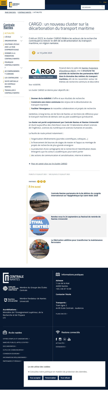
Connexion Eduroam (11, 354)
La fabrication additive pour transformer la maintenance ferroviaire (76, 241)
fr (100, 2)
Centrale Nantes (24, 12)
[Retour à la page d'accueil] (26, 4)
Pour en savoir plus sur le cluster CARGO (49, 163)
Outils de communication (13, 350)
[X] (41, 181)
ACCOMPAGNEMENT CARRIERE (12, 72)
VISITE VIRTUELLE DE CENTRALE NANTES (11, 84)
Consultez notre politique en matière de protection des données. (58, 371)
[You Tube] (69, 339)
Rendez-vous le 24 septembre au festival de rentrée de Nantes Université (75, 218)
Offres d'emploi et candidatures (16, 339)
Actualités (60, 343)
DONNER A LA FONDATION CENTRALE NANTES (12, 56)
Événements (60, 347)
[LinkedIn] (64, 339)
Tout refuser (65, 378)
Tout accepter (35, 378)
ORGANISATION (11, 41)
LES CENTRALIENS (12, 78)
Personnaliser (50, 378)
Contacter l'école (63, 294)
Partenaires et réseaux (11, 361)
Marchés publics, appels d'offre (15, 342)
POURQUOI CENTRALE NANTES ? (12, 65)
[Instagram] (60, 339)
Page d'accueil (10, 12)
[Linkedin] (44, 181)
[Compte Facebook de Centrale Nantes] (56, 339)
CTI (4, 318)
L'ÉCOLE (8, 37)
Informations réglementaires (14, 357)
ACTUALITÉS (38, 12)
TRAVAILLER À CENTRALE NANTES (12, 91)
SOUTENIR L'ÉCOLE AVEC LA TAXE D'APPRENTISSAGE (12, 47)
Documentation (9, 346)
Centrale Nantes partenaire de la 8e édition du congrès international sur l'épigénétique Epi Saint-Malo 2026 (76, 194)
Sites (104, 2)
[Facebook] (38, 181)
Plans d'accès (61, 314)
